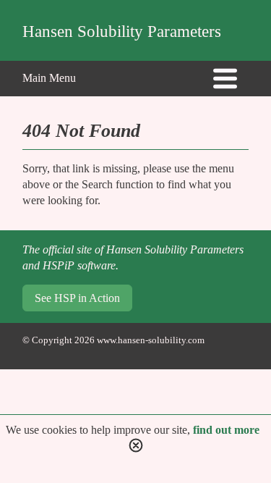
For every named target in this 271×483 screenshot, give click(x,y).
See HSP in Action (77, 298)
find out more (226, 430)
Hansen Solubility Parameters (121, 31)
